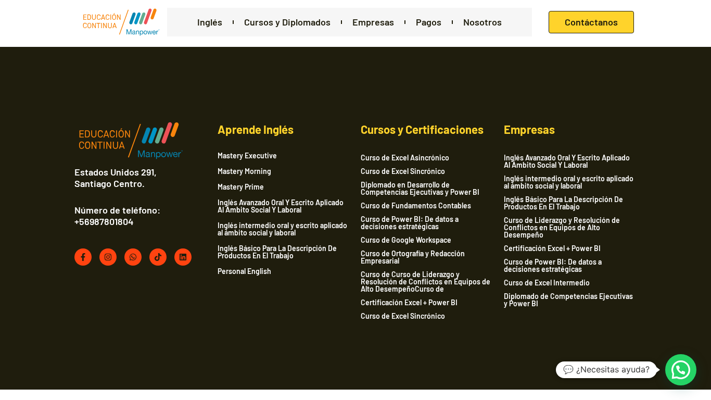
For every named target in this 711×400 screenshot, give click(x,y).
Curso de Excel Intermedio (547, 282)
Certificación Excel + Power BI (409, 302)
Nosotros (482, 22)
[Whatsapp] (133, 257)
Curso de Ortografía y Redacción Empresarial (413, 257)
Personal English (244, 271)
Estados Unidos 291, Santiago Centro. (115, 177)
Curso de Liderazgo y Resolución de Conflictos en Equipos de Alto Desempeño (562, 227)
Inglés (209, 22)
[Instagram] (108, 257)
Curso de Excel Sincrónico (403, 171)
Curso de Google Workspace (406, 239)
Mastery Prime (241, 187)
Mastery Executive (247, 155)
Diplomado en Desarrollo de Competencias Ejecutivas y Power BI (420, 188)
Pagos (428, 22)
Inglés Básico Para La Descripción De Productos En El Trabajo (277, 252)
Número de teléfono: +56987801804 (117, 215)
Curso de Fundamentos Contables (416, 205)
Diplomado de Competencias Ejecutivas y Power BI (568, 300)
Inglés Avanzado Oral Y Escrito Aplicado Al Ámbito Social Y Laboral (281, 206)
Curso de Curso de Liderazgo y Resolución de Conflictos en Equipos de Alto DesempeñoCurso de (425, 281)
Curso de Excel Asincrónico (405, 157)
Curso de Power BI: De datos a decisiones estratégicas (410, 223)
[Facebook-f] (83, 257)
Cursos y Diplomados (287, 22)
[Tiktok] (158, 257)
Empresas (373, 22)
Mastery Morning (244, 171)
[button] (680, 369)
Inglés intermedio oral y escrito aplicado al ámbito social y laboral (282, 229)
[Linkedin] (183, 257)
